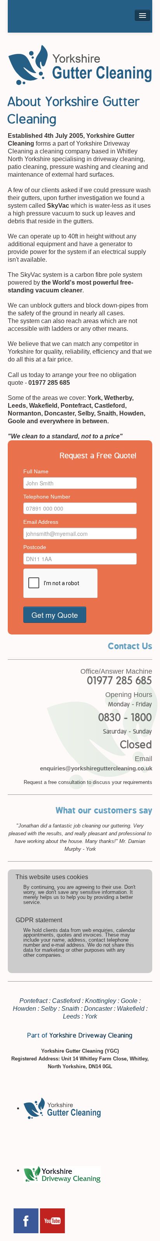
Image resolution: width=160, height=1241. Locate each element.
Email (143, 759)
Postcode (34, 547)
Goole (129, 1001)
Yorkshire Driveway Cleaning (91, 1035)
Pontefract (33, 1001)
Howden (24, 1008)
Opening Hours (128, 695)
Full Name (36, 471)
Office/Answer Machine (116, 671)
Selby (49, 1008)
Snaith (70, 1008)
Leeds (71, 1016)
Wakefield (130, 1008)
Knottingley (100, 1001)
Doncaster (98, 1008)
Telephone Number (46, 497)
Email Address (40, 522)
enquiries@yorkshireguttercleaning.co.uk (96, 768)
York (91, 1016)
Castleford (66, 1001)
